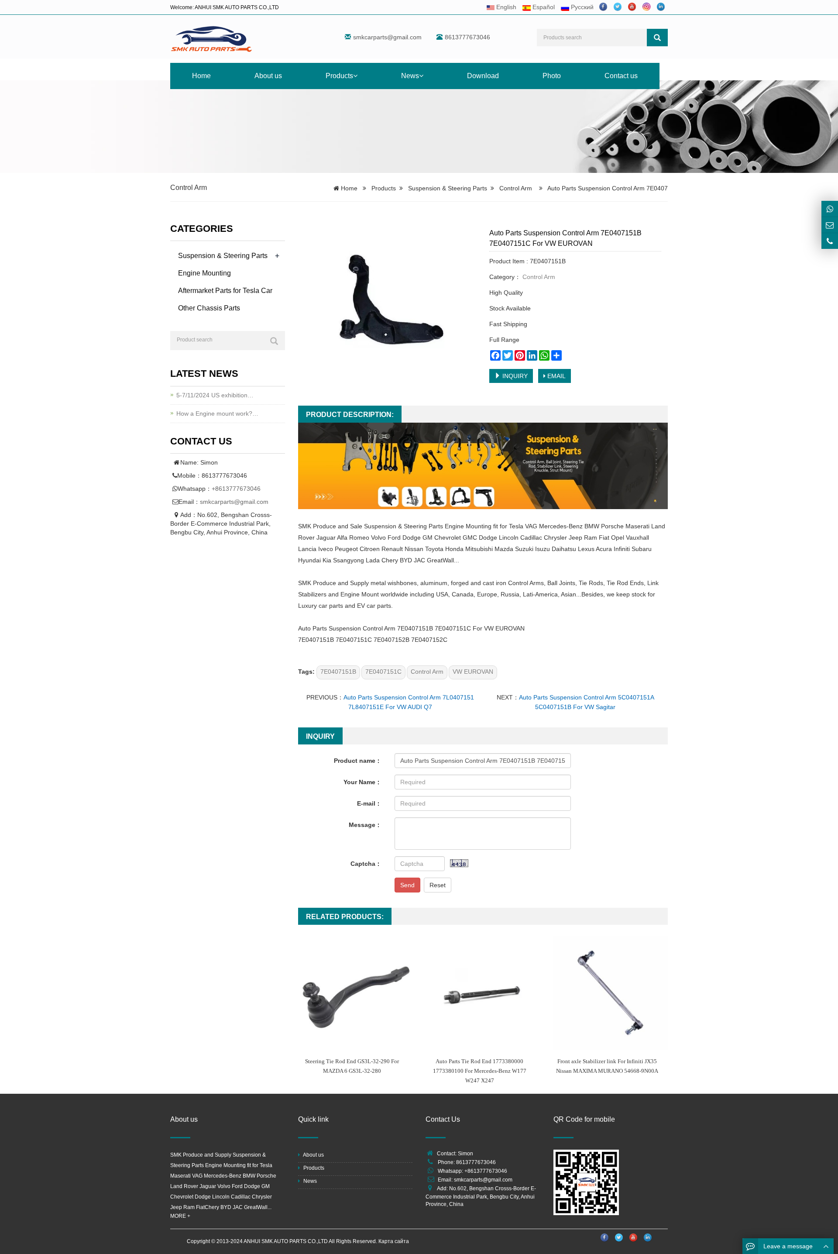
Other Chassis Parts (209, 308)
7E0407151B (338, 671)
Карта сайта (393, 1241)
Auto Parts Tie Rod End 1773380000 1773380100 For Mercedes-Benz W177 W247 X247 (479, 1071)
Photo (552, 75)
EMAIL (556, 375)
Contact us (621, 75)
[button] (355, 75)
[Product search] (274, 341)
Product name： (357, 760)
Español (543, 6)
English (505, 6)
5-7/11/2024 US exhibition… (215, 395)
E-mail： (369, 803)
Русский (581, 6)
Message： (365, 824)
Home (201, 75)
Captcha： (365, 863)
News (410, 75)
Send (407, 885)
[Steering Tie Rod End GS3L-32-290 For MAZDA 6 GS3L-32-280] (355, 993)
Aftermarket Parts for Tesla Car (225, 290)
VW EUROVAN (473, 671)
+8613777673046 (236, 488)
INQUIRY (514, 375)
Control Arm (188, 187)
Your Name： (362, 782)
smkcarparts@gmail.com (387, 37)
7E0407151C (383, 671)
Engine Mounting (204, 273)
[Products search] (657, 37)
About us (268, 75)
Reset (437, 885)
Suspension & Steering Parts (447, 188)
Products (339, 75)
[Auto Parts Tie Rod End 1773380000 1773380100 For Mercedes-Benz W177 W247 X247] (483, 993)
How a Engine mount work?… (217, 413)
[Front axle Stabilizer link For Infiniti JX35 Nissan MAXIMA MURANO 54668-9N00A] (610, 993)
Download (483, 75)
